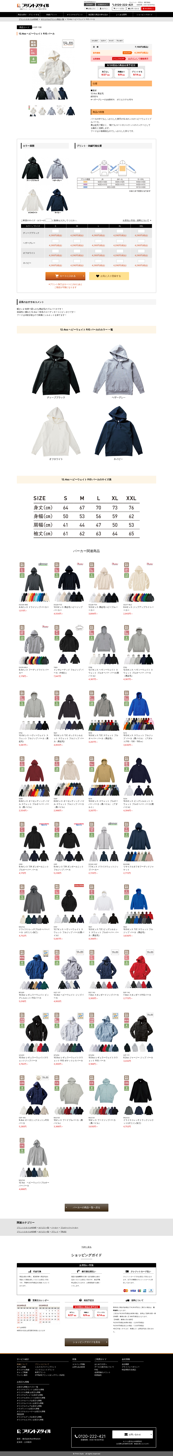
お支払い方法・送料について (136, 220)
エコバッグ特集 (78, 1364)
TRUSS (63, 1232)
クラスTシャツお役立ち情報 (28, 1409)
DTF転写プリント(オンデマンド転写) (50, 1375)
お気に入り (91, 8)
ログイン (105, 8)
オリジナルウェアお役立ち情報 (29, 1406)
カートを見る (119, 8)
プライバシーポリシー (131, 1367)
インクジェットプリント (45, 1370)
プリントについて (42, 1364)
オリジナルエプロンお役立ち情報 (30, 1420)
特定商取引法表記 (129, 1370)
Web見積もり (149, 8)
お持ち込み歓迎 (78, 1367)
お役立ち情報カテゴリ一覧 (27, 1387)
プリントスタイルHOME (26, 1227)
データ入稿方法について (104, 1367)
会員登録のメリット (102, 1372)
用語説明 (20, 1414)
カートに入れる (68, 276)
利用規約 (98, 1375)
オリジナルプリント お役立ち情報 (30, 1390)
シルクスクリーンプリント (45, 1367)
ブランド (54, 1232)
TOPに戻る (86, 1247)
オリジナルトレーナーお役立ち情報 (31, 1411)
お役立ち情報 (23, 1382)
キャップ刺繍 (22, 1372)
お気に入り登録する (110, 276)
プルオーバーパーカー (69, 1227)
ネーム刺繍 (21, 1367)
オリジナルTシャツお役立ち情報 (30, 1395)
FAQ (96, 1370)
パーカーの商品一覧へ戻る (86, 1207)
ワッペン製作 (22, 1375)
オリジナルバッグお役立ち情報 (29, 1401)
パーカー (54, 1227)
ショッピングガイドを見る (86, 1342)
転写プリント (40, 1372)
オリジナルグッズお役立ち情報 (29, 1417)
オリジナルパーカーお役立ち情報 (30, 1403)
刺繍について (22, 1364)
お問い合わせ (134, 8)
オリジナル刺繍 (23, 1370)
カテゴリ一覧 (43, 1227)
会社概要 (125, 1364)
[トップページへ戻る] (33, 5)
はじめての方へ (100, 1364)
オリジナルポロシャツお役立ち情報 (31, 1398)
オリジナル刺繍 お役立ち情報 (28, 1392)
